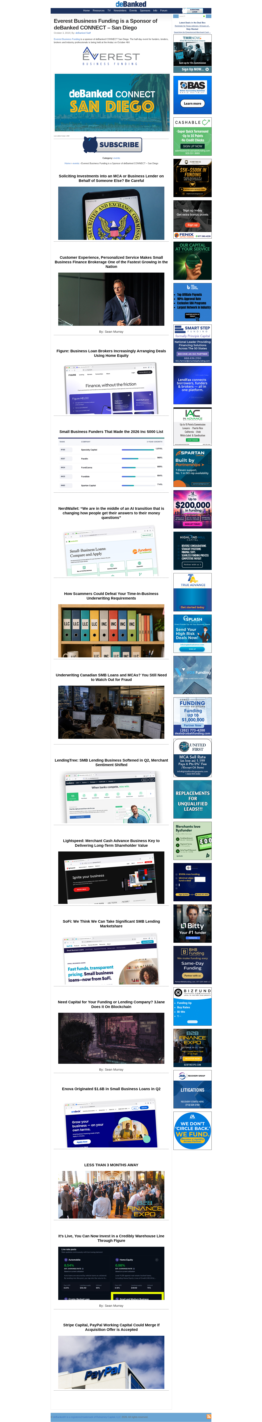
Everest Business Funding (67, 39)
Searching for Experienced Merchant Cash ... (192, 32)
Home (86, 10)
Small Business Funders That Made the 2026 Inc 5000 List (111, 431)
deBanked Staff (83, 33)
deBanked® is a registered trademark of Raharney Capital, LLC (87, 1417)
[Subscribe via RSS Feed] (209, 1416)
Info (155, 10)
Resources (98, 10)
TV (109, 10)
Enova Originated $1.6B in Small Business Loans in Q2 (111, 1089)
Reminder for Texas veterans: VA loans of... (192, 26)
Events (133, 10)
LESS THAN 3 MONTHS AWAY (111, 1165)
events (116, 158)
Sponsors (145, 10)
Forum (163, 10)
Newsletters (120, 10)
